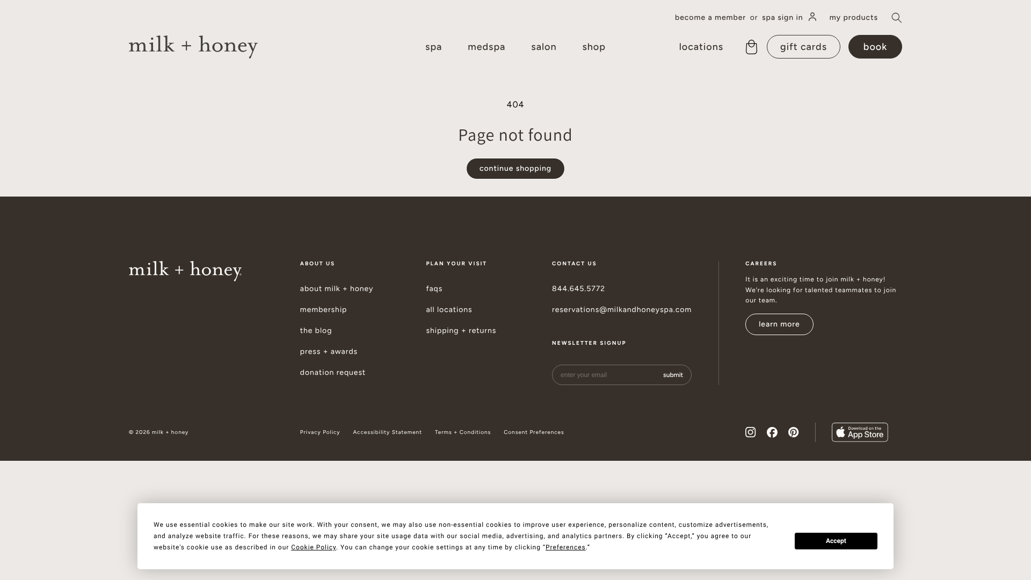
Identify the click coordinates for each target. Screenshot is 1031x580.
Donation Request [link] (333, 372)
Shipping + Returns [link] (461, 331)
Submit (673, 375)
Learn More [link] (779, 324)
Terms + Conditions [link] (463, 432)
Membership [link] (323, 310)
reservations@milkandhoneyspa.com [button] (622, 310)
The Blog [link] (316, 331)
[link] (193, 47)
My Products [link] (854, 17)
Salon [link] (543, 47)
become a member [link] (710, 17)
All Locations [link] (449, 310)
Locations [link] (701, 47)
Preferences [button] (566, 547)
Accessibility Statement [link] (387, 432)
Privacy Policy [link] (320, 432)
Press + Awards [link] (329, 352)
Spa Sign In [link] (782, 17)
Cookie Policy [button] (313, 547)
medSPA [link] (486, 47)
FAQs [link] (434, 289)
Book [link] (875, 47)
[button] (896, 17)
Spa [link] (433, 47)
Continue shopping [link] (515, 168)
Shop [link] (593, 47)
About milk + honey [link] (337, 289)
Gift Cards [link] (803, 47)
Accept (836, 541)
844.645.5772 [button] (578, 289)
